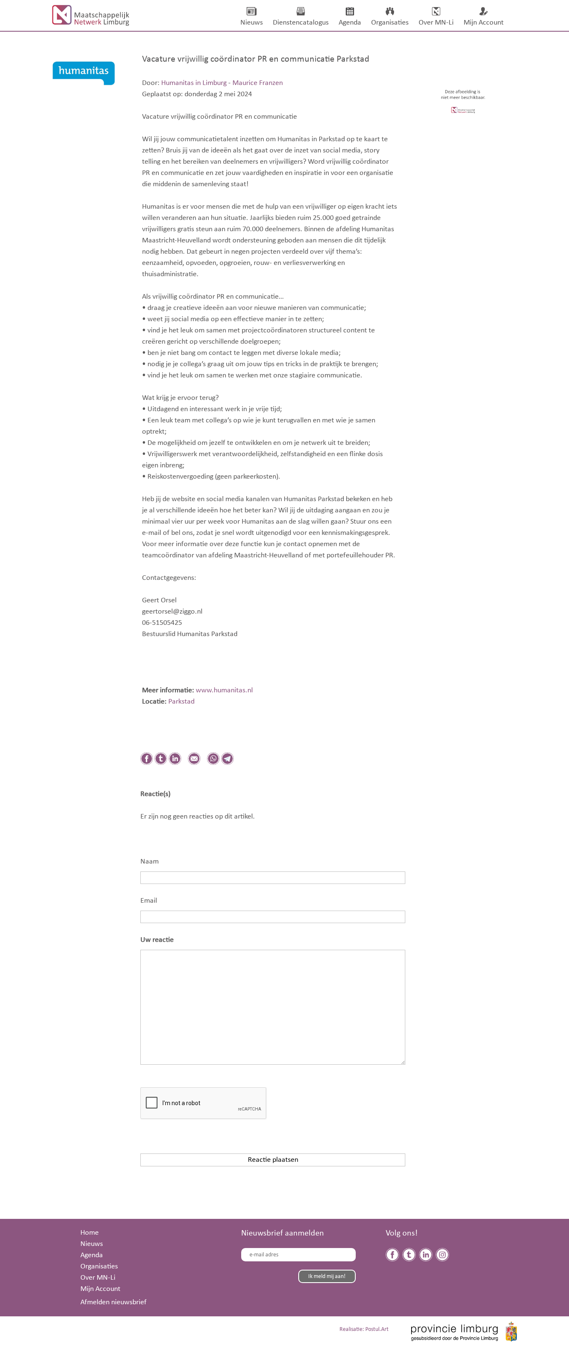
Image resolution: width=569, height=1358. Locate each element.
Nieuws (91, 1244)
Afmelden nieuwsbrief (113, 1302)
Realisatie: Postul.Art (364, 1329)
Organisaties (99, 1266)
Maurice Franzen (257, 83)
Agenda (91, 1255)
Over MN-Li (97, 1278)
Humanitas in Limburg (194, 83)
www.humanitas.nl (223, 690)
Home (89, 1233)
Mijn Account (100, 1289)
